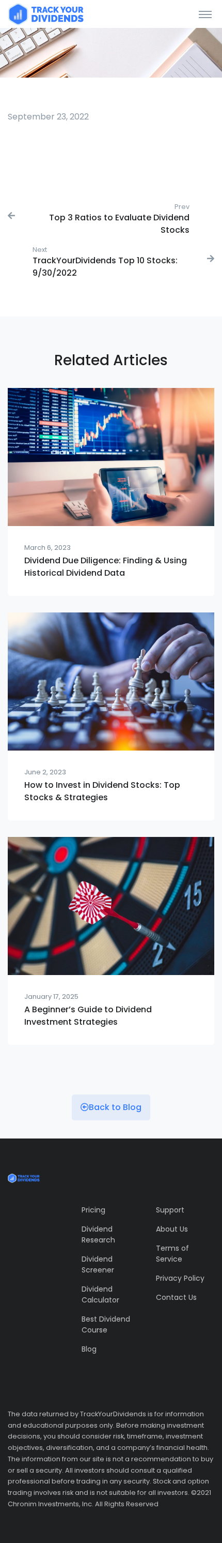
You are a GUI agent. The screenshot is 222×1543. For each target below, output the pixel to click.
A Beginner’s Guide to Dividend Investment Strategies (88, 1015)
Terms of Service (172, 1253)
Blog (89, 1349)
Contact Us (176, 1297)
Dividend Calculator (100, 1294)
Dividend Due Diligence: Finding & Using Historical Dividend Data (105, 567)
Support (170, 1210)
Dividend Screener (98, 1264)
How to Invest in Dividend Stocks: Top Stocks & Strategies (102, 791)
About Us (172, 1229)
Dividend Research (98, 1234)
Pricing (93, 1210)
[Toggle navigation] (205, 14)
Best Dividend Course (106, 1324)
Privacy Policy (180, 1278)
